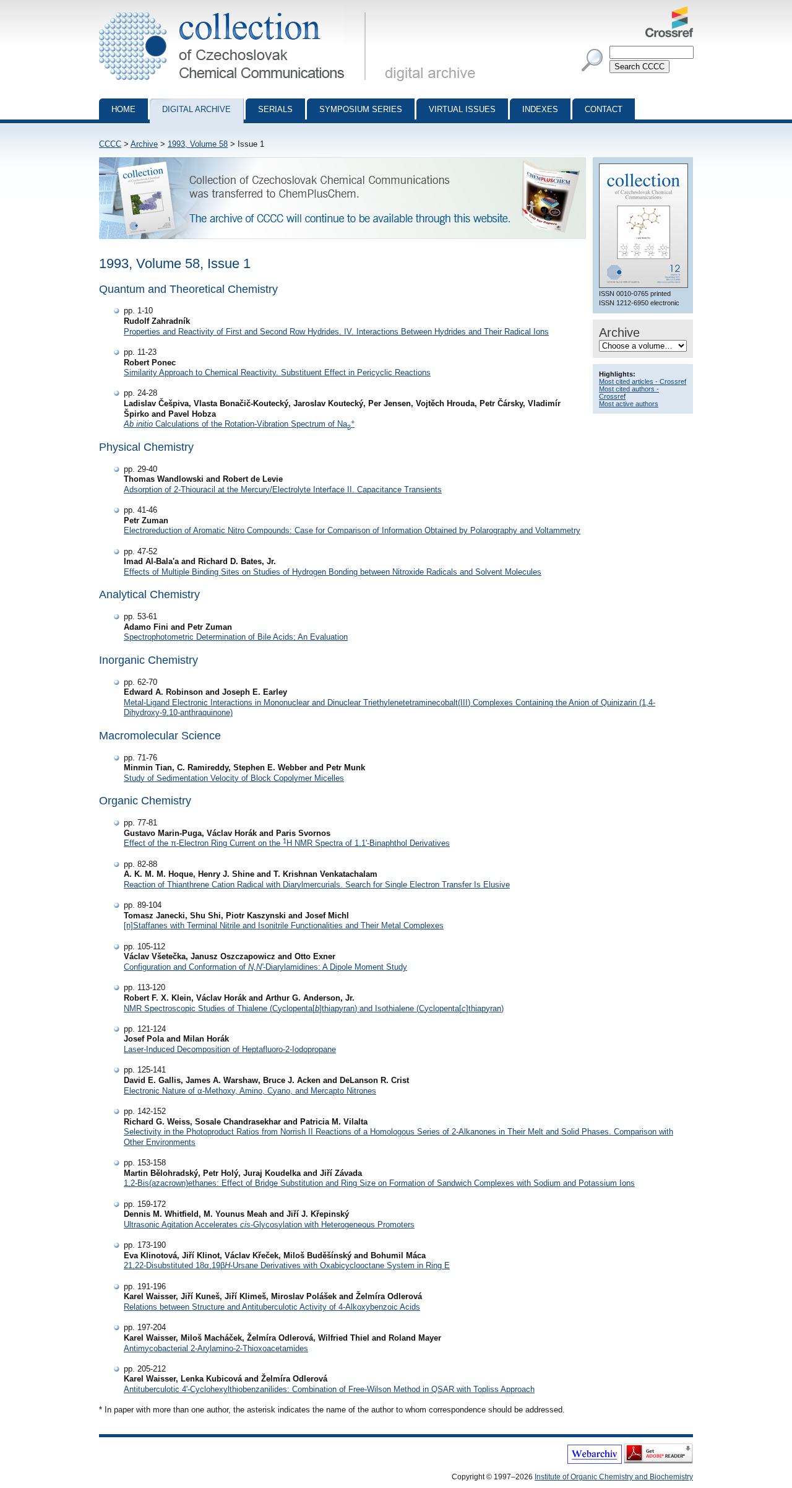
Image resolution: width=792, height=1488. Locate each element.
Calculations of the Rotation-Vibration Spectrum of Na (239, 424)
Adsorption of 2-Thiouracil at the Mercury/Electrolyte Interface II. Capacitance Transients (283, 489)
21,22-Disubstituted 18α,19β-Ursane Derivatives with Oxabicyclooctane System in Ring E (287, 1265)
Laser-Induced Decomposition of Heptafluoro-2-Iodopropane (230, 1049)
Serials (275, 109)
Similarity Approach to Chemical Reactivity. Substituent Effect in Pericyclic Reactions (277, 372)
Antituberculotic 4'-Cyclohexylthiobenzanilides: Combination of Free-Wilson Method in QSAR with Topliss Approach (329, 1389)
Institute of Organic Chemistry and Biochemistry (614, 1477)
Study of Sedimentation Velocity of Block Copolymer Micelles (234, 778)
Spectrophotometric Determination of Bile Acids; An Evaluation (236, 637)
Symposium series (360, 109)
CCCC (110, 144)
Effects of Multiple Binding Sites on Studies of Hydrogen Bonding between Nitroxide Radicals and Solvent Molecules (332, 571)
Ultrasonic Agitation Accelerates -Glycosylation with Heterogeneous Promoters (269, 1224)
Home (123, 109)
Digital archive (196, 109)
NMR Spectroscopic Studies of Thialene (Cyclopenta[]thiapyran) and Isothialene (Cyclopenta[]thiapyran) (314, 1008)
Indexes (540, 109)
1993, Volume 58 (198, 144)
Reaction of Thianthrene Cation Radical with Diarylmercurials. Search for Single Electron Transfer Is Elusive (317, 884)
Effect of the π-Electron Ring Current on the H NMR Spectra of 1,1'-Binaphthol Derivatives (287, 843)
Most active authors (628, 403)
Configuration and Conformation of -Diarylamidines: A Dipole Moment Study (265, 967)
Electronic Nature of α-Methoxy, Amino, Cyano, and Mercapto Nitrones (250, 1090)
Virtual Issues (462, 109)
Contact (603, 109)
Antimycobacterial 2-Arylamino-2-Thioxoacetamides (216, 1348)
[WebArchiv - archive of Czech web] (594, 1461)
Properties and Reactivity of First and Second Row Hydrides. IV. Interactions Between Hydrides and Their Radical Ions (336, 331)
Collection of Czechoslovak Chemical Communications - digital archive (236, 11)
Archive (144, 144)
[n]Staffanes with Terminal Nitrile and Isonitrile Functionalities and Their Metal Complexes (284, 925)
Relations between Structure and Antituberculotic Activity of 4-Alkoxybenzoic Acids (272, 1307)
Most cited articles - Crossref (642, 381)
